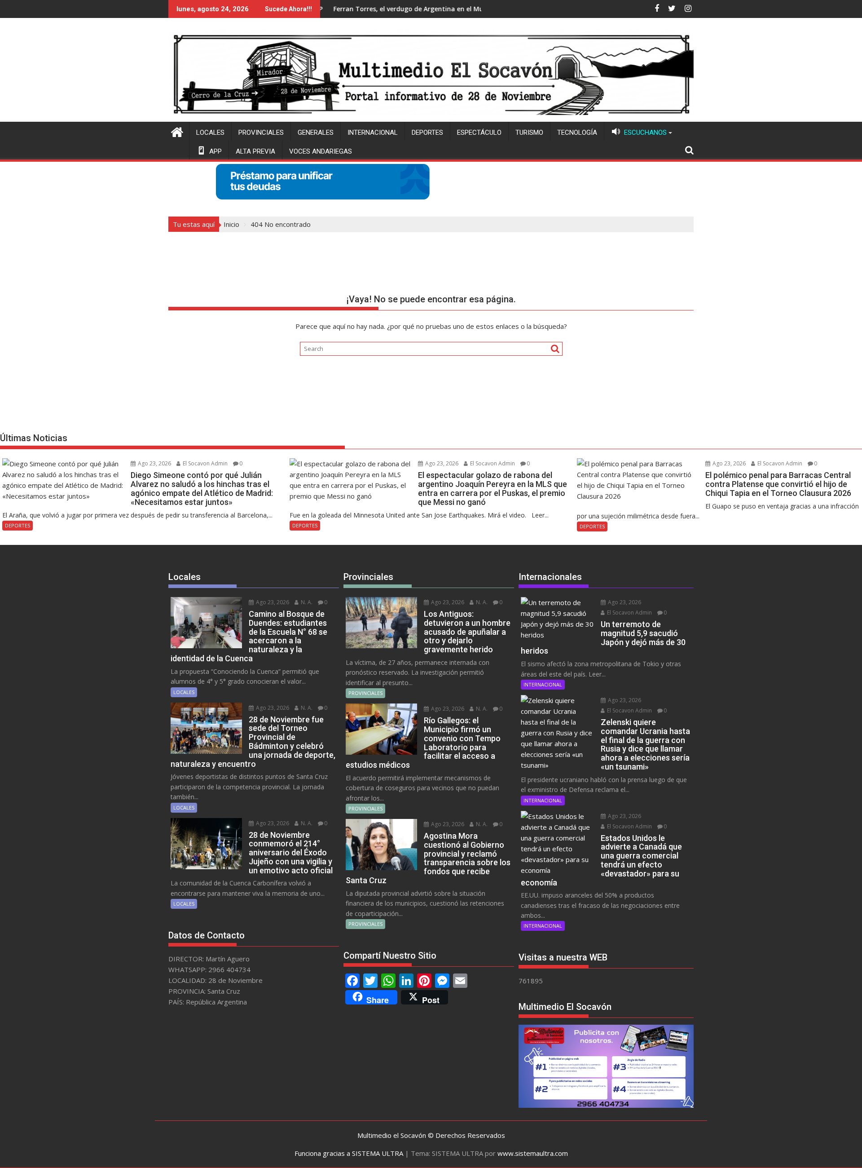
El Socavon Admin (204, 463)
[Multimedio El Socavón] (177, 130)
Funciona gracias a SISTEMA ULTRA (349, 1153)
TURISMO (529, 132)
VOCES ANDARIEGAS (320, 151)
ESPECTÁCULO (479, 132)
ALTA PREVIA (255, 151)
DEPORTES (427, 132)
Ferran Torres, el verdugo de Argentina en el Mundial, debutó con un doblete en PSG (420, 8)
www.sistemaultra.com (532, 1153)
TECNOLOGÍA (577, 132)
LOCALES (210, 132)
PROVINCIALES (261, 132)
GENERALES (316, 132)
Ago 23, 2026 (153, 463)
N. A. (305, 602)
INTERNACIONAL (372, 132)
